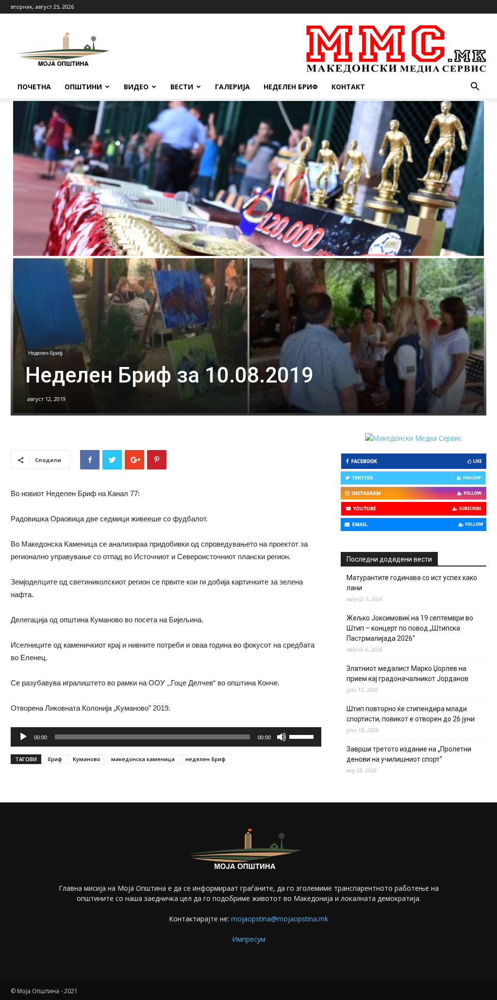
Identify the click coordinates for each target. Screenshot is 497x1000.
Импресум (248, 939)
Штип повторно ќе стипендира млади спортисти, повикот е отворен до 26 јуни (411, 714)
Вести (181, 86)
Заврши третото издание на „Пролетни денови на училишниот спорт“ (409, 754)
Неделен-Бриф (45, 353)
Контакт (348, 86)
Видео (136, 86)
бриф (55, 759)
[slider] (302, 736)
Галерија (232, 86)
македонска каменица (143, 759)
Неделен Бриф (291, 86)
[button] (474, 87)
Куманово (86, 759)
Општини (83, 86)
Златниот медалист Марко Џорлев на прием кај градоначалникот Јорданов (407, 674)
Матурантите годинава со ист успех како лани (412, 583)
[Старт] (23, 737)
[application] (166, 737)
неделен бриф (205, 759)
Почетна (34, 86)
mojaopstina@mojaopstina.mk (279, 918)
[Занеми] (281, 737)
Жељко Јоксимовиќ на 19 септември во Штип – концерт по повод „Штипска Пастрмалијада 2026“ (410, 628)
